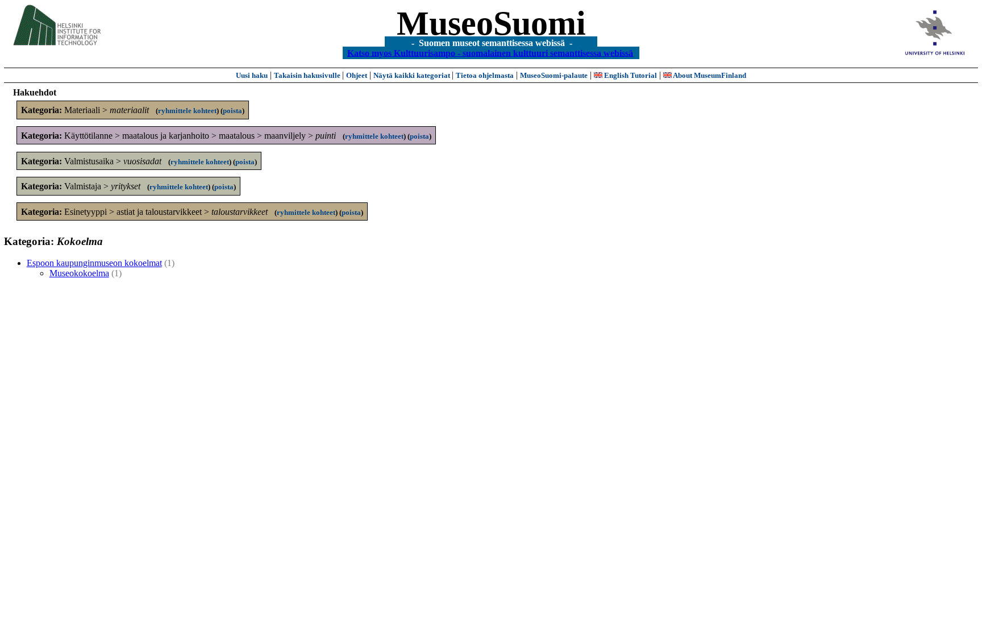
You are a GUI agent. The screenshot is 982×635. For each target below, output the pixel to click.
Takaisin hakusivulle (308, 75)
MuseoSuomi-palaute (554, 75)
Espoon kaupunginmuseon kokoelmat (94, 263)
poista (232, 110)
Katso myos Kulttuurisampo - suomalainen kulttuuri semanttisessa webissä (490, 52)
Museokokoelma (79, 273)
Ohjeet (356, 75)
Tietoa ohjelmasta (485, 75)
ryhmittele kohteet (187, 110)
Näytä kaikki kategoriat (412, 75)
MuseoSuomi (491, 23)
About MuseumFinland (709, 75)
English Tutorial (629, 75)
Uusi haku (252, 75)
